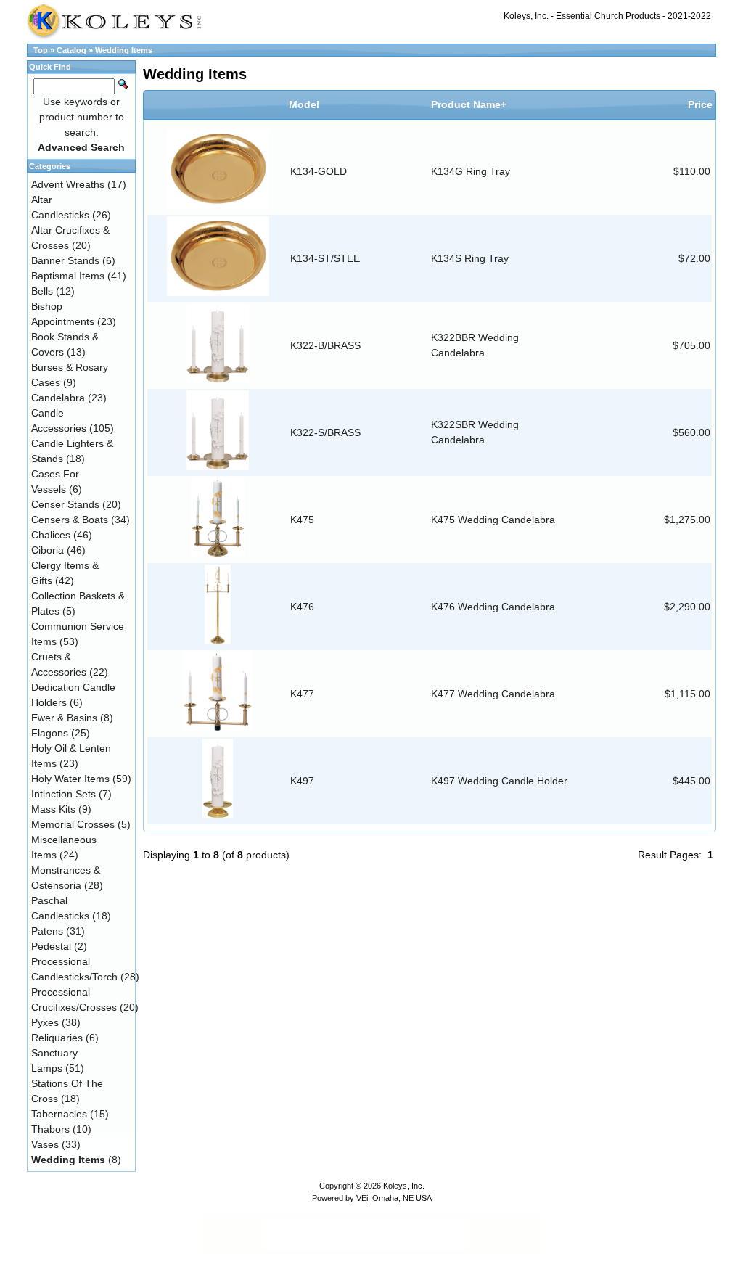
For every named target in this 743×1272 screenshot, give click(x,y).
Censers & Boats (69, 519)
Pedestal (51, 946)
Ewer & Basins (64, 717)
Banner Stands (65, 260)
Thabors (50, 1129)
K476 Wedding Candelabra (493, 606)
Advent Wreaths (67, 184)
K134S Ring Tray (470, 258)
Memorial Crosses (73, 824)
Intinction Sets (63, 794)
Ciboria (47, 550)
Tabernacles (59, 1114)
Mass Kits (53, 809)
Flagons (49, 733)
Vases (45, 1144)
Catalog (71, 50)
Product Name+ (468, 104)
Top (40, 50)
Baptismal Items (67, 276)
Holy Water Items (70, 778)
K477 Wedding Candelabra (493, 693)
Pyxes (45, 1022)
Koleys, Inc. (403, 1185)
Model (304, 104)
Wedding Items (123, 50)
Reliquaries (57, 1037)
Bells (42, 291)
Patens (47, 931)
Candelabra (58, 397)
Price (700, 104)
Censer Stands (65, 504)
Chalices (50, 535)
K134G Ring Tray (470, 171)
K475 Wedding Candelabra (493, 519)
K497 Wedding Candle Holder (499, 781)
